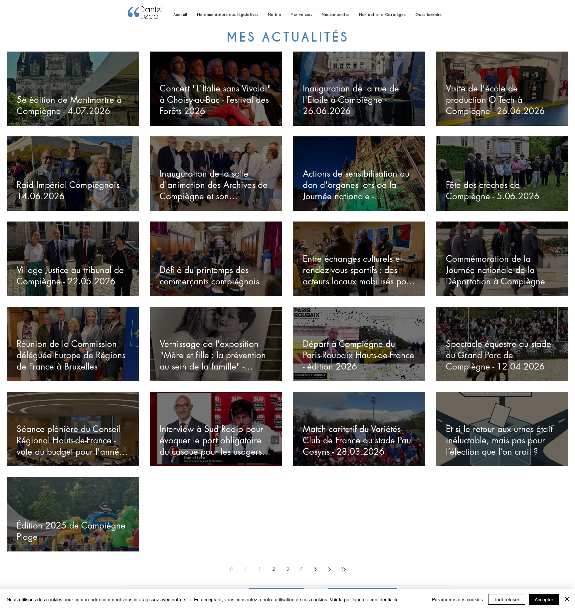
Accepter (544, 599)
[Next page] (329, 569)
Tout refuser (506, 599)
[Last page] (343, 569)
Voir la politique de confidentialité (364, 599)
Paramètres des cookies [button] (457, 599)
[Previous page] (246, 569)
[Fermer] (567, 599)
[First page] (232, 569)
